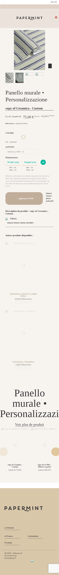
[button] (24, 85)
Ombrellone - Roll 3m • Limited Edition (23, 295)
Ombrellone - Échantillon (23, 361)
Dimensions (11, 157)
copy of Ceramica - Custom (15, 466)
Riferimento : (10, 124)
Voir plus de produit (29, 424)
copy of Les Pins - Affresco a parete (44, 466)
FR (56, 2)
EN (52, 2)
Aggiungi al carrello (25, 198)
